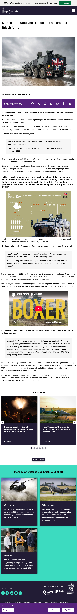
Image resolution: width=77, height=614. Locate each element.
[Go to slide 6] (45, 448)
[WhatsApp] (57, 103)
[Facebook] (32, 103)
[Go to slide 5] (43, 448)
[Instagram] (20, 593)
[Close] (74, 606)
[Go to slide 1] (31, 448)
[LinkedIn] (51, 103)
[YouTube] (16, 593)
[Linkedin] (11, 593)
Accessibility (37, 602)
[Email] (70, 103)
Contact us (8, 602)
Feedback (65, 3)
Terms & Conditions (50, 602)
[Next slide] (74, 422)
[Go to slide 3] (37, 448)
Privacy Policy (64, 602)
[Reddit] (45, 103)
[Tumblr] (63, 103)
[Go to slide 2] (34, 448)
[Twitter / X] (7, 593)
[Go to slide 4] (40, 448)
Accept (54, 610)
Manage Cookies (8, 610)
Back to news (38, 459)
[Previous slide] (2, 422)
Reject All (68, 610)
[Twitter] (38, 103)
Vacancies (27, 602)
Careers (18, 602)
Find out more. (20, 606)
